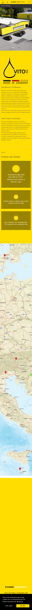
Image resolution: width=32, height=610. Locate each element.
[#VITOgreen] (11, 2)
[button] (16, 359)
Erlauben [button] (22, 605)
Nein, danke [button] (9, 605)
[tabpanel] (16, 29)
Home (2, 5)
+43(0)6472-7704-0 (20, 2)
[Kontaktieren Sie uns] (13, 2)
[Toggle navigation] (29, 2)
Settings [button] (20, 601)
